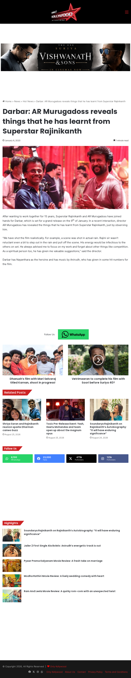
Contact (81, 671)
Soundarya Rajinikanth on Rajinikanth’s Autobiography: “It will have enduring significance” (108, 428)
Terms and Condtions (116, 671)
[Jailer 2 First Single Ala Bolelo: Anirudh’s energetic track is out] (12, 550)
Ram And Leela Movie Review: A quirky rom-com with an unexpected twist (69, 591)
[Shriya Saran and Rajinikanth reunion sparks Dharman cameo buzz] (22, 410)
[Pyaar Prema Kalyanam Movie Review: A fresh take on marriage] (12, 565)
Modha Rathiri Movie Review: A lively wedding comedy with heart (64, 576)
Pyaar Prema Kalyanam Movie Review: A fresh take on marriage (63, 561)
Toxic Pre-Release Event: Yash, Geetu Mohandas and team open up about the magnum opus (65, 428)
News (17, 101)
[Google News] (73, 334)
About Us (70, 671)
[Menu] (126, 13)
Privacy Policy (95, 671)
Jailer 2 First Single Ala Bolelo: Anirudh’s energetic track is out (62, 545)
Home (8, 101)
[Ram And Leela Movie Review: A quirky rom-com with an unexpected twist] (12, 595)
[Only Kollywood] (65, 11)
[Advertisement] (65, 33)
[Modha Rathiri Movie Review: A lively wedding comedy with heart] (12, 580)
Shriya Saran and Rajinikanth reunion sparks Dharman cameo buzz (21, 427)
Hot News (28, 101)
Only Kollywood (58, 666)
